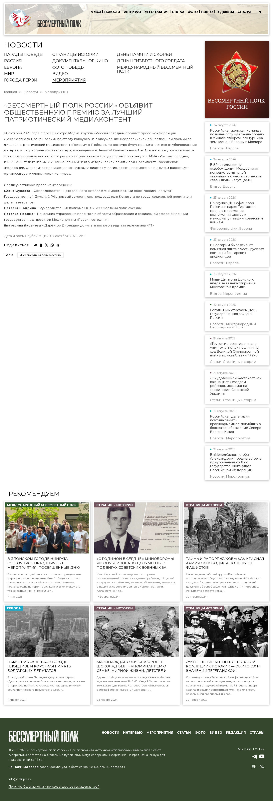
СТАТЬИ (184, 732)
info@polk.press (20, 779)
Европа (13, 67)
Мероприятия (156, 12)
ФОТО (200, 732)
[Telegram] (57, 245)
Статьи (178, 12)
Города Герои (20, 80)
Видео (207, 12)
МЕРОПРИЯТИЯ (159, 732)
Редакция (225, 12)
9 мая (96, 12)
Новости (112, 12)
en (259, 12)
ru (261, 767)
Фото (192, 12)
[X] (46, 245)
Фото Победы (68, 67)
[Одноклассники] (41, 245)
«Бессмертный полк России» (40, 255)
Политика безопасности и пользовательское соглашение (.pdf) (54, 786)
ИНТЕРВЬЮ (133, 732)
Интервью (132, 12)
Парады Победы (23, 54)
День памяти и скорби (144, 54)
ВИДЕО (215, 732)
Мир (9, 74)
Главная (10, 92)
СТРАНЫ (257, 732)
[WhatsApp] (52, 245)
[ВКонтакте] (35, 245)
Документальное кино (80, 61)
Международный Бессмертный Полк (155, 69)
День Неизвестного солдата (151, 61)
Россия (13, 61)
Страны (244, 12)
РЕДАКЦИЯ (236, 732)
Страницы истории (75, 54)
